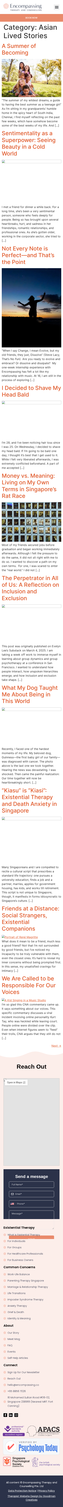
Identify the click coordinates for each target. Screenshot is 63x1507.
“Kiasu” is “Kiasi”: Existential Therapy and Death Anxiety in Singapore (29, 800)
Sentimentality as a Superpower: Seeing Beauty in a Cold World (29, 143)
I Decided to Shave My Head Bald (31, 391)
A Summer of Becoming (19, 49)
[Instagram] (16, 1415)
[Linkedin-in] (11, 1415)
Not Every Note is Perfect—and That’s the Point (28, 255)
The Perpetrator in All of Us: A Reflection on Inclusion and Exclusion (30, 588)
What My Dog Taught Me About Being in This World (30, 694)
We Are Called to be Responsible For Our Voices (29, 985)
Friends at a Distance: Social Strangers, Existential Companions (30, 918)
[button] (56, 7)
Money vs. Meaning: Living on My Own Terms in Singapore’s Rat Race (29, 485)
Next (56, 1045)
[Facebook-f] (5, 1415)
